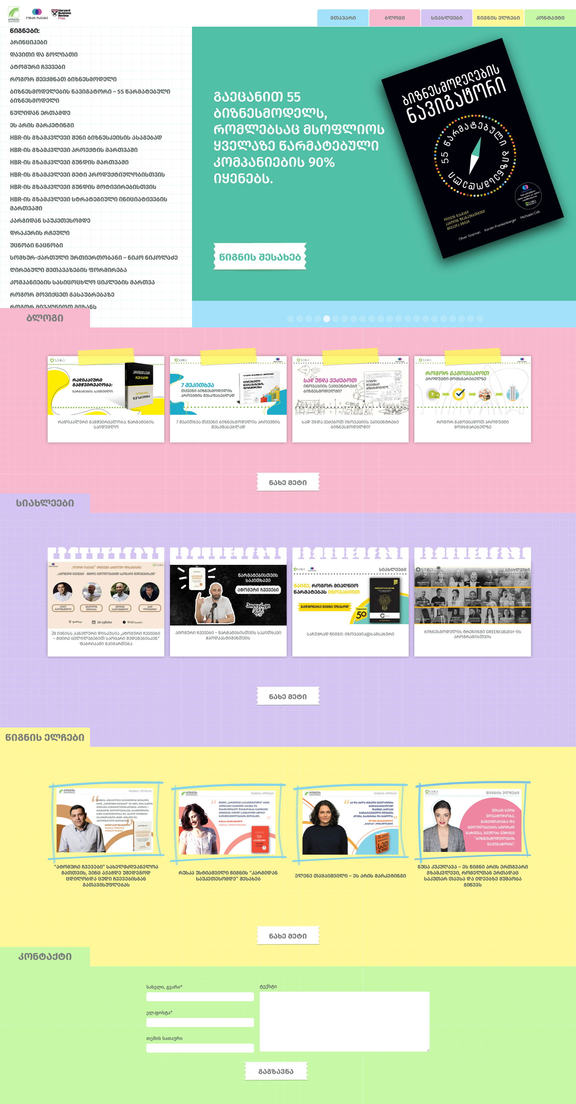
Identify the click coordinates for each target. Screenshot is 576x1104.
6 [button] (334, 318)
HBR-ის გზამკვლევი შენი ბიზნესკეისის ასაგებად (86, 137)
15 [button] (415, 318)
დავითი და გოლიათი (44, 54)
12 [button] (388, 318)
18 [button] (442, 318)
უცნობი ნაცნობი (36, 245)
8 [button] (352, 318)
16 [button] (424, 318)
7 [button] (343, 318)
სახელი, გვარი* (164, 987)
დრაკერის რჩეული (40, 233)
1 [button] (289, 318)
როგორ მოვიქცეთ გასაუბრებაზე (62, 294)
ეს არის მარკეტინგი (42, 125)
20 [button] (460, 318)
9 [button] (361, 318)
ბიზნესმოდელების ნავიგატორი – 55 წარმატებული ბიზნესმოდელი (90, 96)
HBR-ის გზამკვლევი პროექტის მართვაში (74, 150)
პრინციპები (28, 42)
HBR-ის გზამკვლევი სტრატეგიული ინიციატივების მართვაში (88, 204)
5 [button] (325, 318)
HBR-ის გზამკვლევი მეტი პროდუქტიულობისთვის (87, 174)
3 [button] (307, 318)
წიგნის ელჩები (498, 18)
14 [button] (406, 318)
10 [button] (370, 318)
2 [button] (298, 318)
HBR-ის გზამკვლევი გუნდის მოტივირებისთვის (83, 187)
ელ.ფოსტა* (159, 1013)
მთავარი (343, 18)
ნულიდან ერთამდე (40, 113)
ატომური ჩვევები (37, 67)
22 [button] (478, 318)
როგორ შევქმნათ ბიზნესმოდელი (63, 79)
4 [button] (316, 318)
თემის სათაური (164, 1038)
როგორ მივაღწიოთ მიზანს (53, 307)
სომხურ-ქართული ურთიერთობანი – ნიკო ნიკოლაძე (94, 257)
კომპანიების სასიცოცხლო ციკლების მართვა (82, 282)
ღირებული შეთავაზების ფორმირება (68, 270)
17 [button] (433, 318)
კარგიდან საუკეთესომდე (50, 220)
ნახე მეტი (288, 482)
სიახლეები (447, 18)
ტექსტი (268, 986)
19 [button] (451, 318)
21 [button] (469, 318)
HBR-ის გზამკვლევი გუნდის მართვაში (69, 162)
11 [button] (379, 318)
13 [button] (397, 318)
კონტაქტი (550, 18)
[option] (384, 164)
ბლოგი (395, 18)
